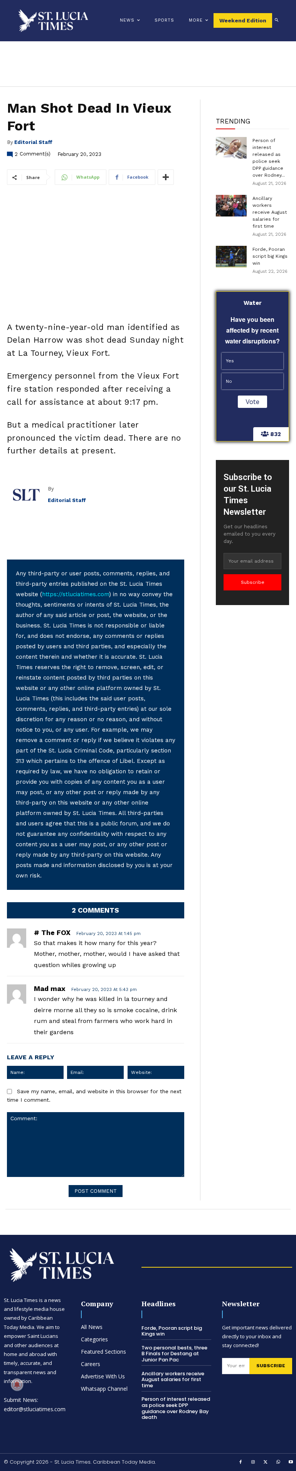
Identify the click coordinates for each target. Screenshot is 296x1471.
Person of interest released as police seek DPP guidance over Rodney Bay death (175, 1408)
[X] (266, 1462)
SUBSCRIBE (270, 1365)
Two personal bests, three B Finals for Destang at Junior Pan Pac (174, 1353)
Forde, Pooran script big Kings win (270, 256)
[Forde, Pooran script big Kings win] (231, 256)
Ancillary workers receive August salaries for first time (269, 212)
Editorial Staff (33, 142)
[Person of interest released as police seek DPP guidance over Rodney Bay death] (231, 148)
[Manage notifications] (17, 1384)
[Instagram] (253, 1462)
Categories (94, 1339)
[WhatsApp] (278, 1462)
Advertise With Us (103, 1376)
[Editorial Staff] (27, 494)
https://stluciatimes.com (75, 594)
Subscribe (252, 582)
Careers (90, 1364)
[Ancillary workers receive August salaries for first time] (231, 205)
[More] (166, 177)
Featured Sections (103, 1351)
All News (92, 1327)
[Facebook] (240, 1462)
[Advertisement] (252, 726)
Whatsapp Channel (104, 1388)
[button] (276, 20)
